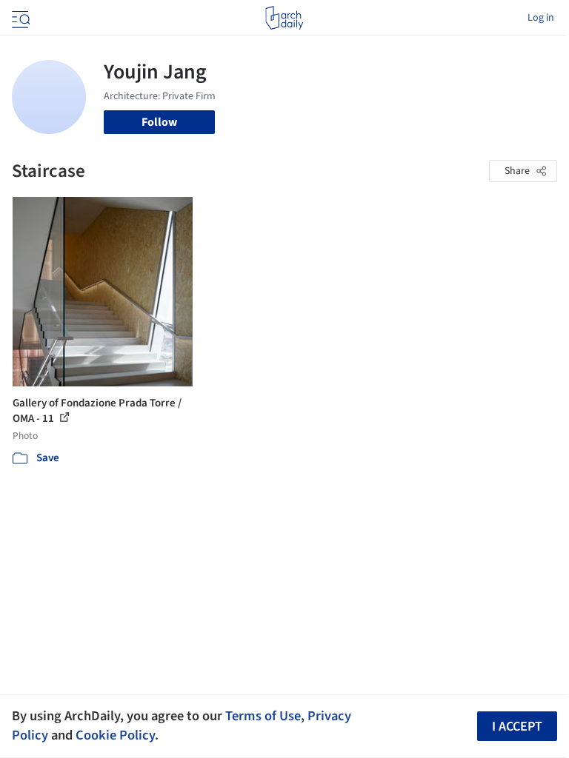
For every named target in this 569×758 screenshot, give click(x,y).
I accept (517, 726)
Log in (541, 18)
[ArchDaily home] (284, 18)
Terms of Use (263, 715)
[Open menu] (19, 17)
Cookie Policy (115, 735)
